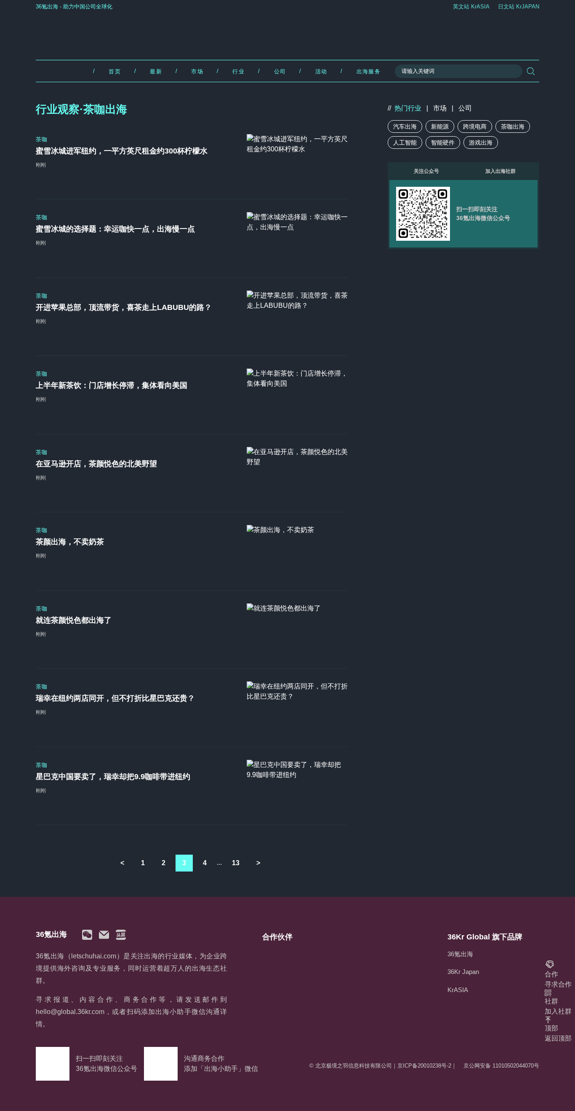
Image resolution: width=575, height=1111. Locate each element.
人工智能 (405, 142)
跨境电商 (475, 126)
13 (236, 862)
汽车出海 (405, 126)
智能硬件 (443, 142)
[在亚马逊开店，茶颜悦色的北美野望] (297, 473)
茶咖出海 (512, 126)
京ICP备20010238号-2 (424, 1066)
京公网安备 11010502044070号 (501, 1066)
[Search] (530, 71)
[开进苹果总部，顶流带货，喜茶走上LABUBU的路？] (297, 317)
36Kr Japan (463, 971)
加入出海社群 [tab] (500, 171)
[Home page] (288, 33)
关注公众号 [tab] (426, 171)
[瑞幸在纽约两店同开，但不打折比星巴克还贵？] (297, 707)
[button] (87, 935)
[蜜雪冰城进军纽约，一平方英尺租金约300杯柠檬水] (297, 160)
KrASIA (457, 989)
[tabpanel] (463, 213)
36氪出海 (460, 954)
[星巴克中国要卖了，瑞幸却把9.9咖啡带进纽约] (297, 786)
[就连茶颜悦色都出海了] (297, 629)
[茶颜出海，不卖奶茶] (297, 551)
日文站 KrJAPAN (518, 6)
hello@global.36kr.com (70, 1011)
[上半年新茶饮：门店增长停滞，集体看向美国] (297, 395)
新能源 (440, 126)
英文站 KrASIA (471, 6)
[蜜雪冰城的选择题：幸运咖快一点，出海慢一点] (297, 238)
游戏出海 (480, 142)
